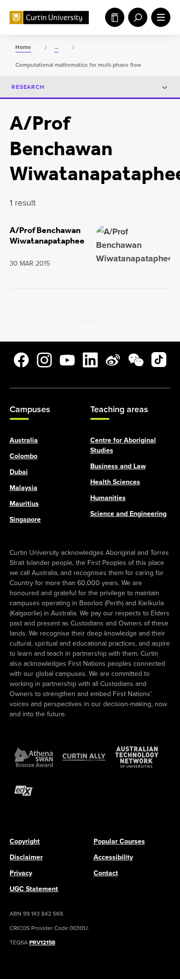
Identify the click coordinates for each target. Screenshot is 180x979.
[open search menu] (135, 17)
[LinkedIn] (90, 359)
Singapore (25, 519)
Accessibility (113, 857)
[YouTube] (67, 359)
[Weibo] (112, 359)
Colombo (23, 456)
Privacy (21, 873)
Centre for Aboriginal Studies (123, 445)
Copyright (25, 841)
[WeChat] (136, 359)
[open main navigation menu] (158, 17)
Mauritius (24, 503)
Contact (106, 873)
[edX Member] (24, 790)
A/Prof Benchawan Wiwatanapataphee (47, 235)
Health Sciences (115, 482)
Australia (24, 440)
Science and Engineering (128, 513)
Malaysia (23, 487)
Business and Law (118, 466)
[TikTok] (159, 359)
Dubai (19, 471)
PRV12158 (42, 942)
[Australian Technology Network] (136, 757)
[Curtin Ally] (84, 757)
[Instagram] (44, 359)
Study (112, 17)
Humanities (108, 497)
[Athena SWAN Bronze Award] (33, 757)
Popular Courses (119, 841)
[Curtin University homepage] (49, 17)
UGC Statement (34, 888)
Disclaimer (26, 857)
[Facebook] (21, 359)
